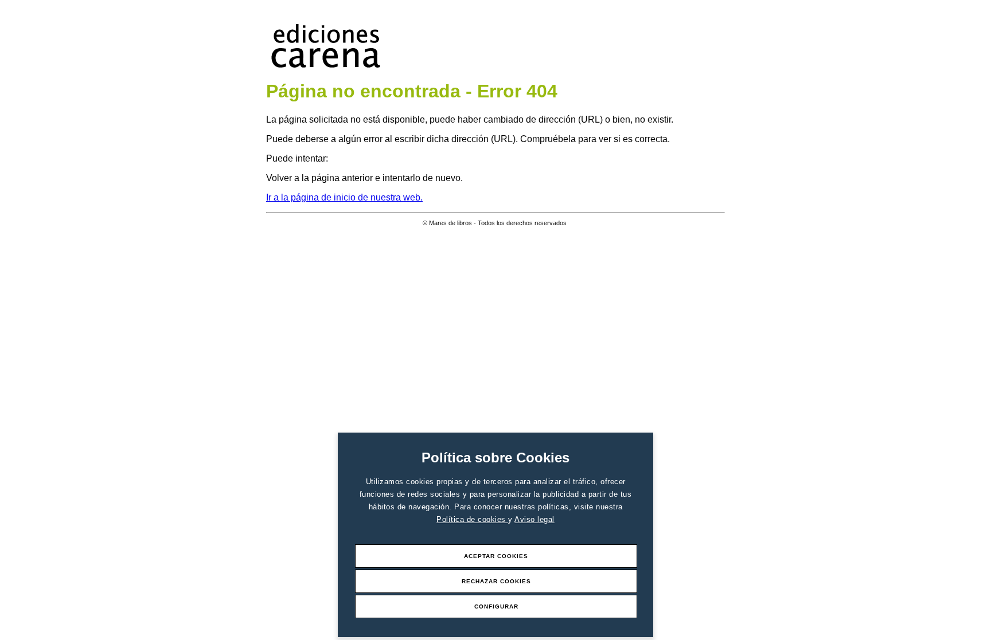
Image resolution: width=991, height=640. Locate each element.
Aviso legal (534, 519)
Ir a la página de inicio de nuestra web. (344, 197)
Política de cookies (472, 519)
